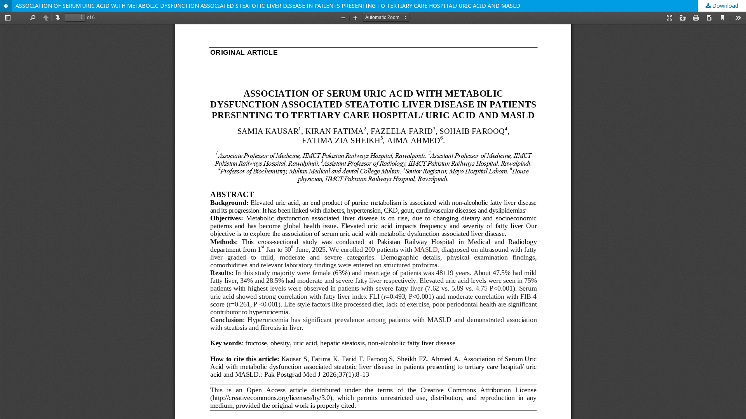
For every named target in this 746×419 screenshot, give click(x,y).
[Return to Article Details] (6, 6)
